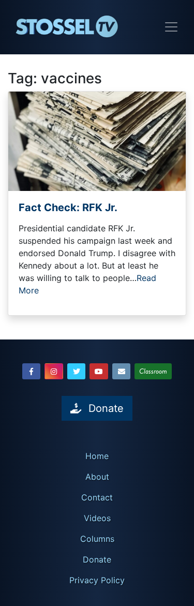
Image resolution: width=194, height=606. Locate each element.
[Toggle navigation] (171, 27)
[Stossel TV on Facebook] (31, 371)
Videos (97, 518)
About (97, 476)
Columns (97, 539)
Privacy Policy (97, 580)
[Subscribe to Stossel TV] (121, 371)
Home (97, 456)
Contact (97, 497)
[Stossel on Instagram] (53, 371)
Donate (97, 559)
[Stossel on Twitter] (76, 371)
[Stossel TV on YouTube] (98, 371)
